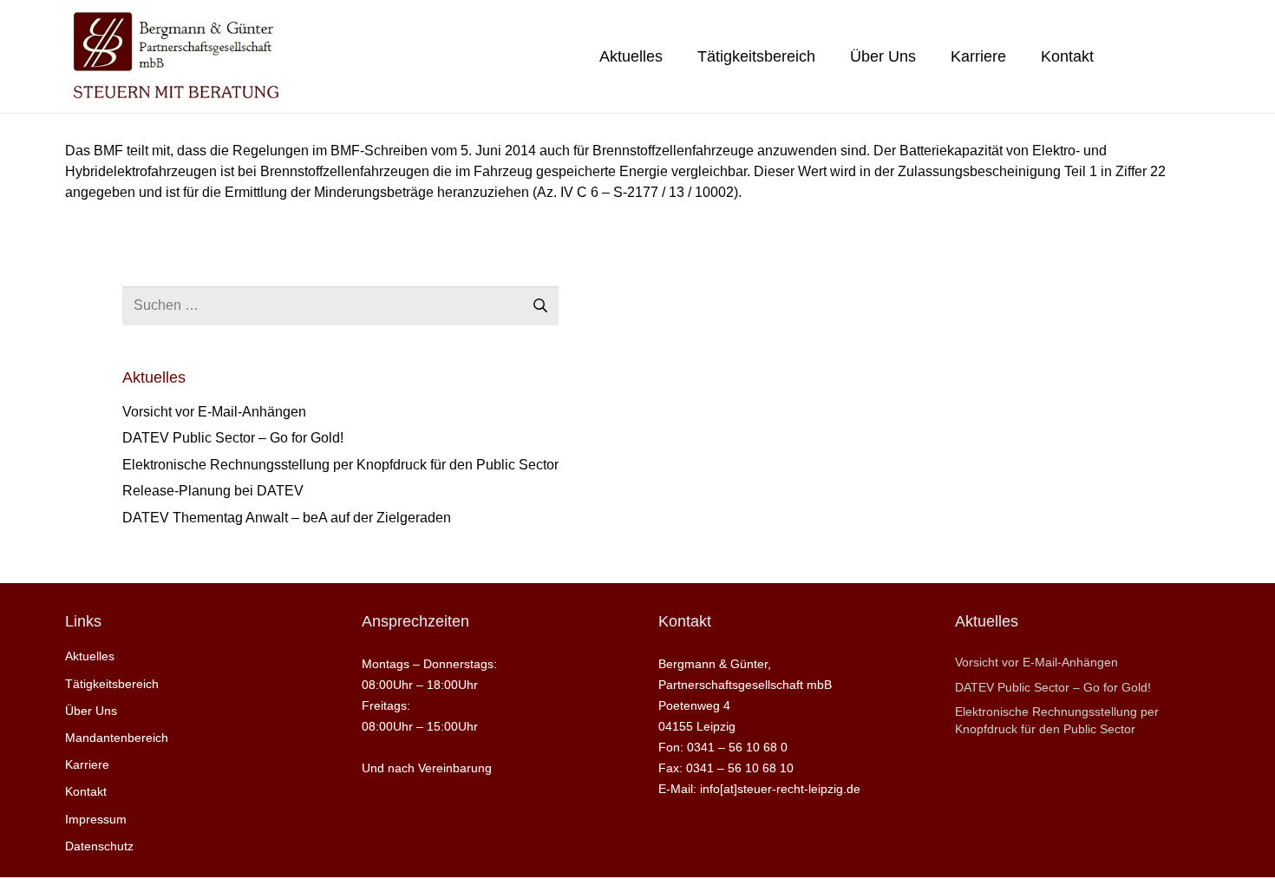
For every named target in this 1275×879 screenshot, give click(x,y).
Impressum (96, 819)
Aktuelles (89, 656)
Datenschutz (99, 846)
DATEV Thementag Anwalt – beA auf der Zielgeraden (286, 517)
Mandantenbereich (116, 738)
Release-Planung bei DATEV (213, 490)
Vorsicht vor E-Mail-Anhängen (214, 411)
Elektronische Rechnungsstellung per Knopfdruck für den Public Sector (340, 464)
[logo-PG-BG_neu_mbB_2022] (174, 56)
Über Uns (91, 711)
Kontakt (86, 791)
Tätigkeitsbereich (112, 684)
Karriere (87, 764)
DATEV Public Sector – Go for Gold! (232, 437)
